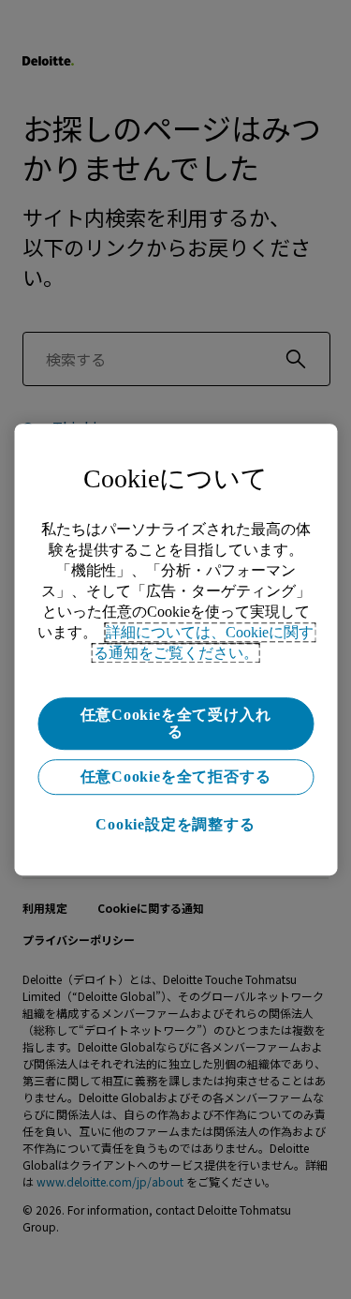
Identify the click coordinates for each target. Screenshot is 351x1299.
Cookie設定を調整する (175, 824)
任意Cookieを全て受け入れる (175, 723)
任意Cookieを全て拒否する (175, 776)
